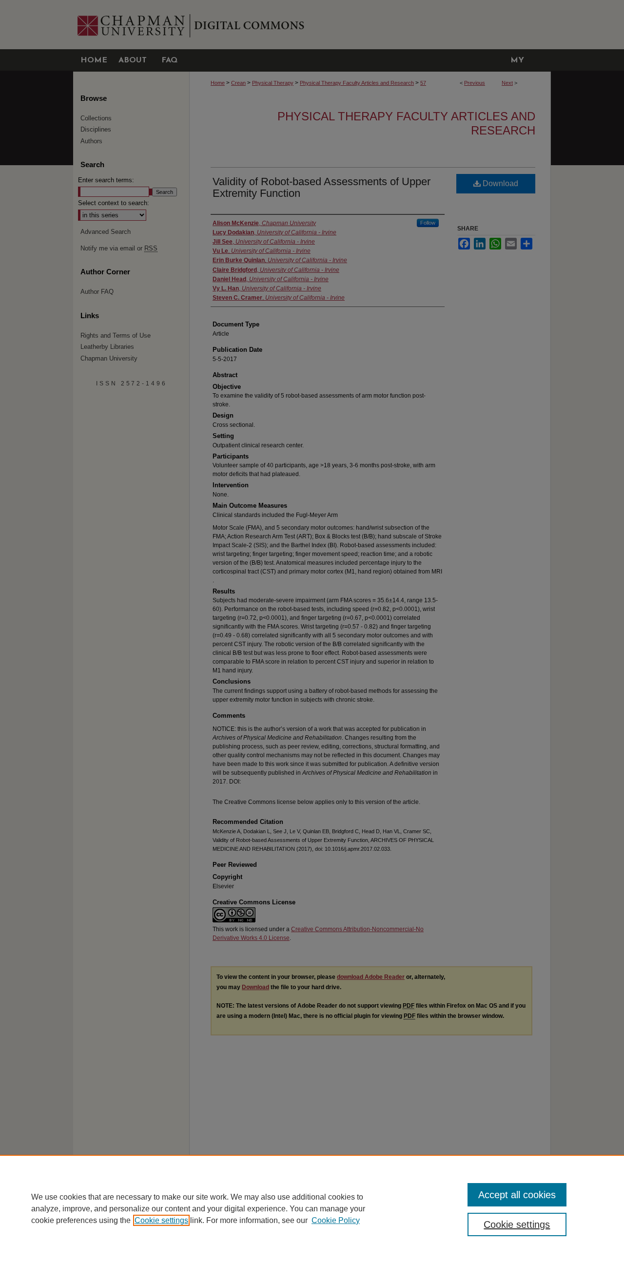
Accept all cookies (517, 1194)
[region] (312, 1208)
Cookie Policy (336, 1220)
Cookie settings (161, 1220)
